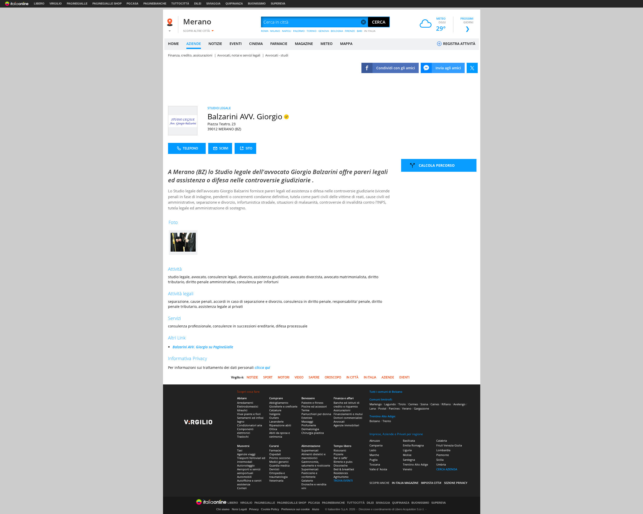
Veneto (407, 469)
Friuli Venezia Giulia (449, 445)
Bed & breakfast (344, 469)
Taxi (239, 450)
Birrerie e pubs (343, 462)
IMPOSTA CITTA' (431, 483)
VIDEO (299, 377)
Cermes (413, 404)
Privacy (254, 509)
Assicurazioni (342, 410)
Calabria (441, 440)
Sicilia (440, 460)
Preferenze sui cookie (295, 509)
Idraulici (242, 410)
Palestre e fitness (312, 403)
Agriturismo (341, 477)
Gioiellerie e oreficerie (283, 406)
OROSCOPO (333, 377)
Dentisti (274, 469)
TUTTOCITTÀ (180, 3)
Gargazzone (421, 408)
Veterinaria (276, 480)
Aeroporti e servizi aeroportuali (248, 471)
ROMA (264, 31)
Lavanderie (276, 421)
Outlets (274, 418)
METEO (326, 43)
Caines (435, 404)
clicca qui (262, 367)
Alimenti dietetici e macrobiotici (313, 456)
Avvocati (339, 421)
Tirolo (402, 404)
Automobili (244, 477)
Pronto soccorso (279, 458)
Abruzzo (374, 440)
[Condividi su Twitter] (472, 68)
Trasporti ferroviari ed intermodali (251, 460)
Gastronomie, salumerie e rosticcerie (315, 463)
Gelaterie (307, 480)
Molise (407, 455)
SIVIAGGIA (213, 3)
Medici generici (279, 462)
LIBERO (39, 3)
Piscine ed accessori (314, 406)
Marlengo (375, 404)
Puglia (373, 460)
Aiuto (315, 509)
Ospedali (275, 454)
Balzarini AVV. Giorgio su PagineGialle (203, 347)
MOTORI (283, 377)
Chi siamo (223, 509)
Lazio (372, 450)
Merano (197, 21)
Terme (305, 410)
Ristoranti (340, 450)
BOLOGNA (337, 31)
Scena (424, 404)
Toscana (374, 464)
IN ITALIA (370, 31)
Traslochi (243, 436)
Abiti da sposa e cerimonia (279, 434)
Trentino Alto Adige (415, 464)
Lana (372, 408)
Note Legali (239, 509)
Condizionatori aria (249, 425)
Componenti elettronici (245, 431)
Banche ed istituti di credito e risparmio (346, 404)
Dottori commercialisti (348, 418)
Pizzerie (338, 454)
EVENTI (236, 43)
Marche (374, 455)
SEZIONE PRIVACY (455, 483)
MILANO (275, 31)
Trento (387, 421)
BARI (359, 31)
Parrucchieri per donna (316, 414)
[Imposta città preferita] (170, 22)
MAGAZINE (304, 43)
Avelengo (459, 404)
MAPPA (346, 43)
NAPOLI (286, 31)
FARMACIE (278, 43)
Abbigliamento (278, 403)
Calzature (275, 410)
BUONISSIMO (257, 3)
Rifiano (446, 404)
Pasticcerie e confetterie (309, 475)
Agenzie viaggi (246, 454)
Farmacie (275, 450)
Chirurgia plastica (312, 433)
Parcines (394, 408)
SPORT (268, 377)
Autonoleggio (246, 465)
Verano (406, 408)
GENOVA (323, 31)
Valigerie (274, 414)
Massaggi (307, 421)
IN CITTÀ (352, 377)
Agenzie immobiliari (346, 425)
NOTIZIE (215, 43)
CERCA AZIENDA (446, 469)
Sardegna (409, 460)
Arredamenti (245, 403)
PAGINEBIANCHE (154, 3)
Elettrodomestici (247, 406)
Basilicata (409, 440)
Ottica (273, 429)
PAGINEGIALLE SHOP (107, 3)
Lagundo (390, 404)
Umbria (441, 464)
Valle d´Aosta (378, 469)
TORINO (311, 31)
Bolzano (374, 421)
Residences (341, 473)
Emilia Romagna (413, 445)
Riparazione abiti (280, 425)
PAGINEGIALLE (77, 3)
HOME (173, 43)
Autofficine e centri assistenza (249, 482)
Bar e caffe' (340, 458)
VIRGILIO (55, 3)
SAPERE (314, 377)
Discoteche (341, 465)
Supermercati (309, 450)
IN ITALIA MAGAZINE (405, 483)
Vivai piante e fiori (249, 414)
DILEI (197, 3)
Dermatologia (310, 429)
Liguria (407, 450)
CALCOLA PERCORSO (437, 165)
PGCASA (132, 3)
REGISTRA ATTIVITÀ (458, 43)
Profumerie (308, 425)
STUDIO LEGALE (219, 108)
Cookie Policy (270, 509)
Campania (376, 445)
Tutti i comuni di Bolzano (385, 391)
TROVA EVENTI (343, 480)
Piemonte (442, 455)
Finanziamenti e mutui (348, 414)
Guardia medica (279, 465)
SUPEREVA (278, 3)
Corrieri (242, 488)
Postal (382, 408)
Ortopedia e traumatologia (278, 475)
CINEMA (256, 43)
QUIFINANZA (234, 3)
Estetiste (306, 418)
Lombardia (443, 450)
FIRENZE (350, 31)
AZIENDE (193, 43)
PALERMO (299, 31)
